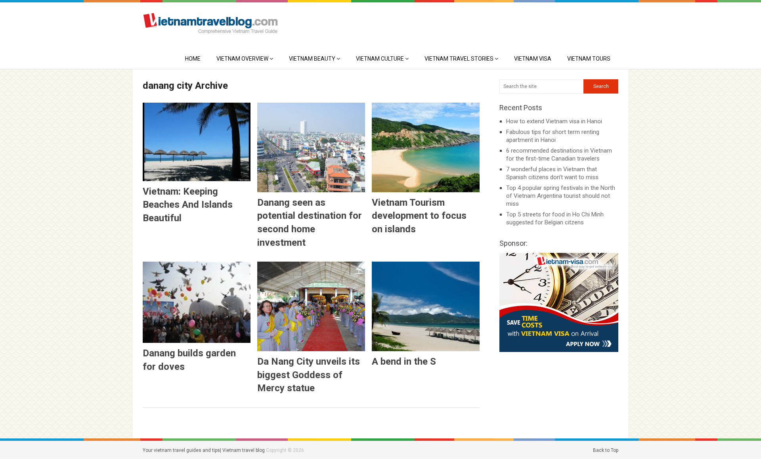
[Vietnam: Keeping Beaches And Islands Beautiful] (196, 142)
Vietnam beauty (312, 58)
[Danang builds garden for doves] (196, 302)
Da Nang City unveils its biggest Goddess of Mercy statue (308, 375)
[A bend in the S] (426, 306)
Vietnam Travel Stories (458, 58)
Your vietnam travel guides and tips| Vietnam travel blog (204, 450)
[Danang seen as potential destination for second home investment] (311, 147)
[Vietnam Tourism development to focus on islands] (426, 147)
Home (193, 58)
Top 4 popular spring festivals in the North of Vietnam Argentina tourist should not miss (560, 195)
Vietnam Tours (588, 58)
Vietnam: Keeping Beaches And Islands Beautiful (188, 205)
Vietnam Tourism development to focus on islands (419, 216)
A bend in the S (404, 361)
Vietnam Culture (380, 58)
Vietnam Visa (532, 58)
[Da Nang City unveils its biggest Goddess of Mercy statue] (311, 306)
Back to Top (605, 450)
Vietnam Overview (242, 58)
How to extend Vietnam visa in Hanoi (554, 121)
